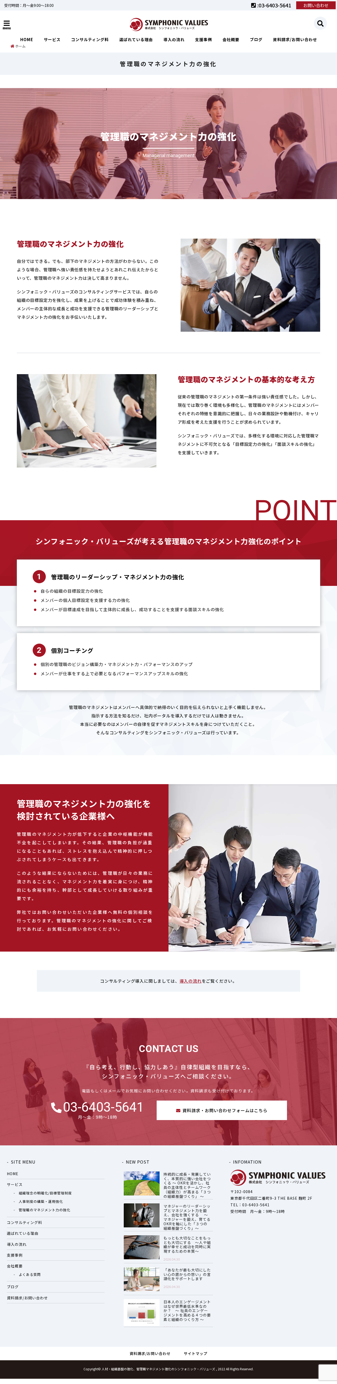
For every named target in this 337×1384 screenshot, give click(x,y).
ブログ (256, 39)
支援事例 (203, 39)
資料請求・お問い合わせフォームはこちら (224, 1110)
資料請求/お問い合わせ (295, 39)
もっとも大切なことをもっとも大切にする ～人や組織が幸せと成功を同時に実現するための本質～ (187, 1244)
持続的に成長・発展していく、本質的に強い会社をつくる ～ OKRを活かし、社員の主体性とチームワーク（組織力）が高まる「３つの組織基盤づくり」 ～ (187, 1185)
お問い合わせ (316, 5)
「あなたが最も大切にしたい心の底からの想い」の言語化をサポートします (187, 1274)
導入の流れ (174, 39)
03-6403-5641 (103, 1107)
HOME (26, 39)
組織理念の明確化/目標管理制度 (45, 1192)
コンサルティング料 (90, 39)
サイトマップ (195, 1353)
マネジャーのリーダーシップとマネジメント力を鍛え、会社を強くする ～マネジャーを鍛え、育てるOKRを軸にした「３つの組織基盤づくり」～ (187, 1217)
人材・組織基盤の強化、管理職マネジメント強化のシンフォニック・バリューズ (158, 1369)
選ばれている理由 (136, 39)
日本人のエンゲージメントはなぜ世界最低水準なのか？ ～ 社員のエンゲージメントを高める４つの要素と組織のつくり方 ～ (187, 1311)
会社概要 (230, 39)
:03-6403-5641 (273, 5)
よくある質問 (30, 1274)
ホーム (20, 46)
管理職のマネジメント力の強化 (44, 1209)
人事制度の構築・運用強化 (41, 1201)
